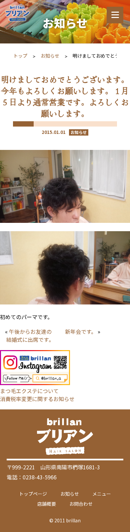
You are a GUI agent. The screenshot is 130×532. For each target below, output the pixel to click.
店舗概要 (46, 503)
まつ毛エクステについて (29, 391)
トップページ (33, 493)
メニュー (101, 493)
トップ (20, 55)
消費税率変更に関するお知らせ (37, 399)
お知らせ (50, 55)
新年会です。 (80, 331)
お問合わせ (81, 503)
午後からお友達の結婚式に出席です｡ (29, 335)
